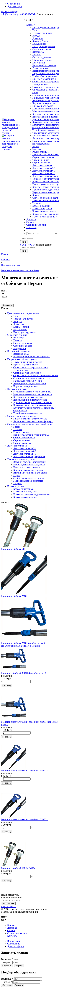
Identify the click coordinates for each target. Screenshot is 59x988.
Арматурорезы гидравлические (29, 383)
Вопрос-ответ (14, 941)
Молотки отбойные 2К (13, 549)
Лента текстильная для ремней (29, 456)
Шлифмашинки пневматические (30, 399)
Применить (7, 305)
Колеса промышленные (44, 216)
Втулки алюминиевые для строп (30, 472)
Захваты (36, 149)
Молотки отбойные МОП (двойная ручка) (23, 643)
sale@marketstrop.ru (11, 14)
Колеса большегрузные (44, 211)
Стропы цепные (40, 160)
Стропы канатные (41, 162)
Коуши (35, 195)
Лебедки (36, 35)
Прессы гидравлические (44, 79)
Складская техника (42, 49)
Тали (35, 30)
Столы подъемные (41, 57)
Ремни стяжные (40, 152)
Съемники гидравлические (27, 372)
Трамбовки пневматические (27, 413)
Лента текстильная (42, 165)
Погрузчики (38, 62)
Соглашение (13, 943)
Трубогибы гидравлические (27, 362)
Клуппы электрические (44, 103)
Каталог (11, 925)
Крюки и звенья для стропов (28, 470)
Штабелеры (38, 52)
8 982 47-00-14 (28, 14)
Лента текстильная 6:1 (43, 170)
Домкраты (37, 38)
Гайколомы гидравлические (27, 381)
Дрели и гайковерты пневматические (32, 402)
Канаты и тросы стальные (26, 467)
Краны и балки (40, 41)
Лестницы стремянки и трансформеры (33, 421)
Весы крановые (40, 68)
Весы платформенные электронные (31, 356)
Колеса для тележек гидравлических (32, 494)
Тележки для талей (42, 33)
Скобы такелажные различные (29, 478)
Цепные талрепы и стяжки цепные (31, 435)
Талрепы (36, 203)
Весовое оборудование (44, 65)
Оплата (11, 930)
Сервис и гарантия (17, 933)
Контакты (12, 936)
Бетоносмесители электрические (30, 418)
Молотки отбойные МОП (14, 596)
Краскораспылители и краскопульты (32, 405)
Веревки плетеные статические (29, 462)
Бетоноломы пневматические (28, 397)
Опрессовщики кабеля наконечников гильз (35, 375)
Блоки (35, 146)
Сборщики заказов (42, 60)
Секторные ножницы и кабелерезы (31, 378)
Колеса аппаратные (42, 208)
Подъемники (39, 43)
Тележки (36, 54)
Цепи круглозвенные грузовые (29, 464)
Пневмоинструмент (42, 106)
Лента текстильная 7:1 (43, 173)
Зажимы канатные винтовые (28, 481)
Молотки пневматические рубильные (32, 394)
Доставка (12, 927)
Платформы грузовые (43, 46)
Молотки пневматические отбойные (32, 391)
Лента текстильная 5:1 (43, 168)
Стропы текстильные (43, 157)
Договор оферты (15, 946)
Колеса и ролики (41, 206)
